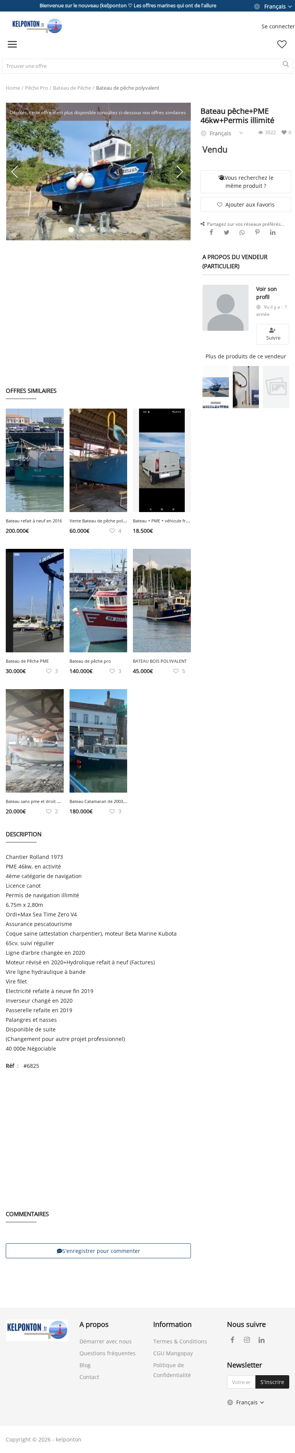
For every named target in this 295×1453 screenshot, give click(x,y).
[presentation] (16, 171)
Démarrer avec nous (106, 1341)
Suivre (272, 337)
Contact (89, 1377)
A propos (94, 1324)
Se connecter (278, 26)
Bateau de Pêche (72, 87)
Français (275, 6)
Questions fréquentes (108, 1353)
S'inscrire (272, 1382)
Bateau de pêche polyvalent (127, 87)
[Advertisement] (98, 305)
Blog (85, 1365)
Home (13, 87)
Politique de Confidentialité (172, 1370)
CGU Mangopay (173, 1353)
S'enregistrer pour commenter (101, 1250)
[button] (125, 232)
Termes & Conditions (180, 1341)
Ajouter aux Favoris (250, 204)
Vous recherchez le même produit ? (249, 181)
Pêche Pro (36, 87)
